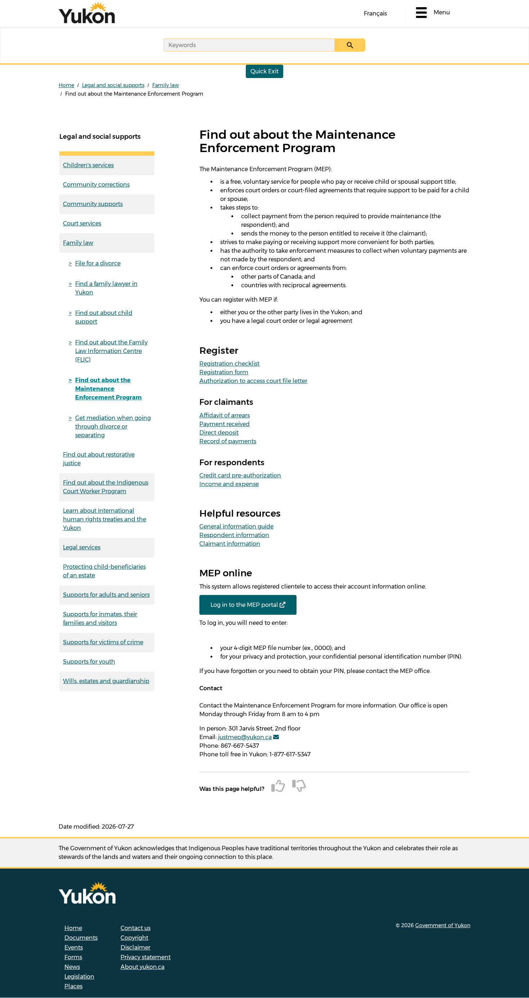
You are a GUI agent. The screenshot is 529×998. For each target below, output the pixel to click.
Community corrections (96, 184)
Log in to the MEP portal (244, 604)
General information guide (236, 526)
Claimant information (229, 543)
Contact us (135, 928)
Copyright (134, 937)
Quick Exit (264, 71)
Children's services (88, 165)
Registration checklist (229, 363)
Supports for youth (89, 661)
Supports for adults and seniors (106, 594)
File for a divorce (98, 263)
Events (73, 947)
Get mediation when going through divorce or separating (113, 427)
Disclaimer (135, 947)
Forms (73, 957)
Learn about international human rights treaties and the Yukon (104, 519)
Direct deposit (219, 432)
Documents (81, 937)
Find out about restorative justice (99, 459)
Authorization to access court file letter (253, 380)
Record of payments (227, 441)
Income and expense (229, 484)
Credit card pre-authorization (240, 475)
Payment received (224, 424)
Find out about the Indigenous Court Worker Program (105, 487)
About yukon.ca (142, 966)
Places (73, 986)
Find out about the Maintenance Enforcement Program (108, 389)
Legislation (79, 976)
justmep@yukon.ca (245, 737)
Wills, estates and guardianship (106, 681)
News (72, 966)
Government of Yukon (442, 925)
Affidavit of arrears (224, 415)
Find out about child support (103, 317)
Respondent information (234, 535)
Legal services (81, 547)
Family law (165, 85)
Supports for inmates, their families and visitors (100, 618)
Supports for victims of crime (103, 642)
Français (375, 13)
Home (66, 85)
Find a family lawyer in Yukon (106, 288)
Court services (82, 223)
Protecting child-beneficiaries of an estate (104, 571)
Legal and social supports (113, 85)
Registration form (223, 372)
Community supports (93, 204)
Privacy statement (146, 957)
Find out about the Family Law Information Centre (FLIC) (111, 351)
